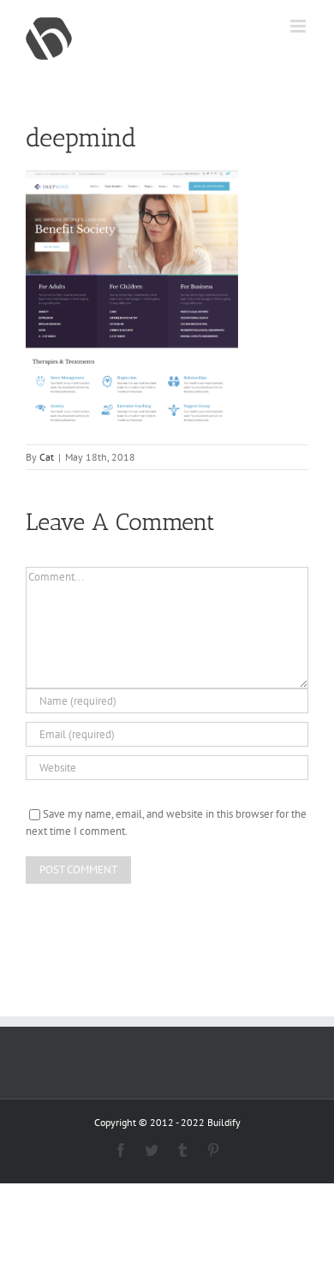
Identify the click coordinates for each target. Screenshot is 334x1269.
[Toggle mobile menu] (299, 26)
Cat (46, 456)
